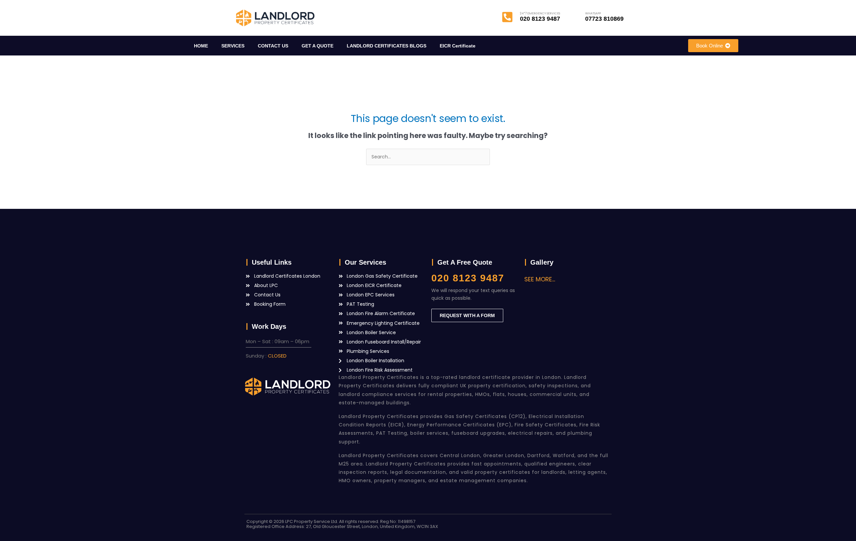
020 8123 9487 (467, 278)
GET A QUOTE (317, 45)
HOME (201, 45)
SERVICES (232, 45)
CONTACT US (273, 45)
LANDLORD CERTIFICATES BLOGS (386, 45)
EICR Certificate (457, 45)
